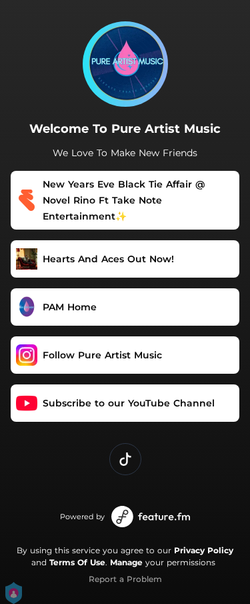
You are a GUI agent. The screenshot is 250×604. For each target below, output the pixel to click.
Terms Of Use (77, 562)
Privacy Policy (203, 550)
